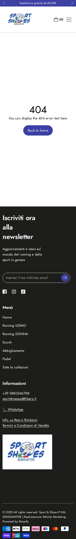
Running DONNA (15, 333)
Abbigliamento (13, 350)
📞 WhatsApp (13, 409)
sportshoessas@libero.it (20, 398)
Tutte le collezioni (15, 367)
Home (7, 317)
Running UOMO (14, 325)
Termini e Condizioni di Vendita (26, 425)
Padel (7, 358)
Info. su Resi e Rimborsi (20, 420)
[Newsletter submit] (65, 278)
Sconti (7, 342)
